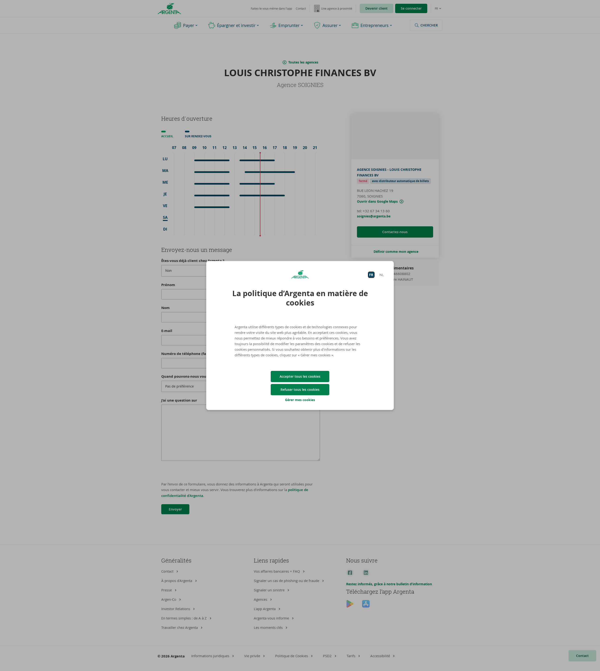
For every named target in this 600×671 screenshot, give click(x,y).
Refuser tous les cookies (300, 389)
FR (371, 274)
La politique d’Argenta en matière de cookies (300, 298)
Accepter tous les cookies (300, 376)
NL (381, 274)
